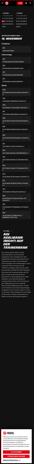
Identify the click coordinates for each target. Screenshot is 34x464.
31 (19, 26)
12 (9, 18)
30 (4, 26)
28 (12, 24)
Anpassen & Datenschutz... (11, 460)
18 (7, 21)
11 (7, 18)
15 (3, 21)
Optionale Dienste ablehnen (16, 456)
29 (3, 26)
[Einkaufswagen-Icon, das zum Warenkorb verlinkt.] (26, 3)
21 (12, 21)
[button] (30, 3)
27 (11, 24)
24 (6, 24)
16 (4, 21)
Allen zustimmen (16, 452)
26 (9, 24)
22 (3, 24)
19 (9, 21)
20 (11, 21)
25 (7, 24)
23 (4, 24)
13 (10, 18)
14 (12, 18)
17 (6, 21)
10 (6, 18)
